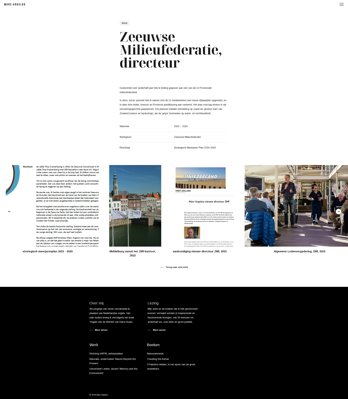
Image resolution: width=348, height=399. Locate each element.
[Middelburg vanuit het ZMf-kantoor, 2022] (107, 211)
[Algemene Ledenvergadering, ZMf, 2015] (277, 209)
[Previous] (9, 211)
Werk (124, 23)
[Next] (338, 211)
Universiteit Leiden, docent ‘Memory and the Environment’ (113, 371)
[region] (174, 211)
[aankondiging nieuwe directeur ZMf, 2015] (174, 209)
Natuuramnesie (155, 353)
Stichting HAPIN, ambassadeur (106, 353)
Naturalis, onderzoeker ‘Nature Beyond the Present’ (112, 361)
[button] (342, 4)
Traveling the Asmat (158, 359)
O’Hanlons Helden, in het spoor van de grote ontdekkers (171, 366)
